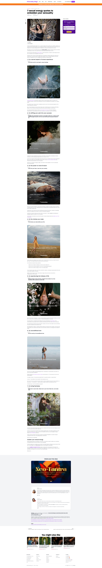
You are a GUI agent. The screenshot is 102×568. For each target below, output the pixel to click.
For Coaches (59, 1)
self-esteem (53, 320)
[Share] (25, 21)
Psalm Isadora (35, 15)
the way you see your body (37, 374)
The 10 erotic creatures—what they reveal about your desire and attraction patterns (44, 546)
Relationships (50, 1)
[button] (65, 1)
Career (55, 1)
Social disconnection (30, 100)
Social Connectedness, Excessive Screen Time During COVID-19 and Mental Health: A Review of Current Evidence (46, 521)
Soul (45, 1)
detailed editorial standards (49, 518)
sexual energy (39, 52)
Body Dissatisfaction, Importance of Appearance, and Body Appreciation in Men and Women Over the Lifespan (46, 519)
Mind (39, 1)
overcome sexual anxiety (52, 159)
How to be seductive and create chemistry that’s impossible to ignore (56, 546)
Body (42, 1)
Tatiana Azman (29, 15)
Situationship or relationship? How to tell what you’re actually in (32, 546)
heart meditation (33, 432)
